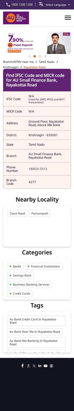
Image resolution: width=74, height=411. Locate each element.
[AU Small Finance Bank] (16, 18)
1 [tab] (29, 56)
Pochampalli (39, 213)
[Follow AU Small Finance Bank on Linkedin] (40, 365)
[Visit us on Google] (28, 365)
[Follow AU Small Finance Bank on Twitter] (34, 365)
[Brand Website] (51, 365)
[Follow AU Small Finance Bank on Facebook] (22, 365)
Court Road (17, 213)
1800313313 (38, 169)
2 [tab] (34, 56)
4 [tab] (45, 56)
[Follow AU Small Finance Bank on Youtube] (46, 365)
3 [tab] (40, 56)
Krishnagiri (10, 67)
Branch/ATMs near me (18, 61)
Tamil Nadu (47, 61)
